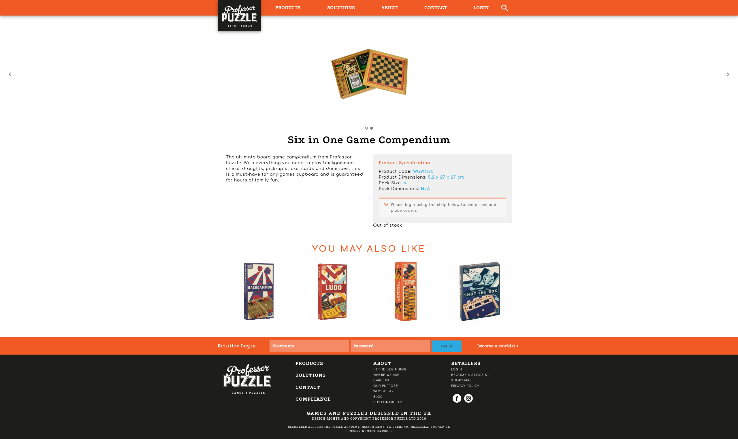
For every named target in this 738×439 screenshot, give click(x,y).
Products (309, 363)
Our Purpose (385, 385)
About (389, 7)
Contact (435, 7)
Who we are (384, 391)
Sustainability (387, 402)
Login (481, 7)
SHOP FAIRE (461, 380)
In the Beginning (389, 369)
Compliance (313, 399)
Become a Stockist (470, 374)
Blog (378, 396)
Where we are (386, 374)
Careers (381, 380)
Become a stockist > (498, 346)
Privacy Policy (465, 385)
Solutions (341, 7)
